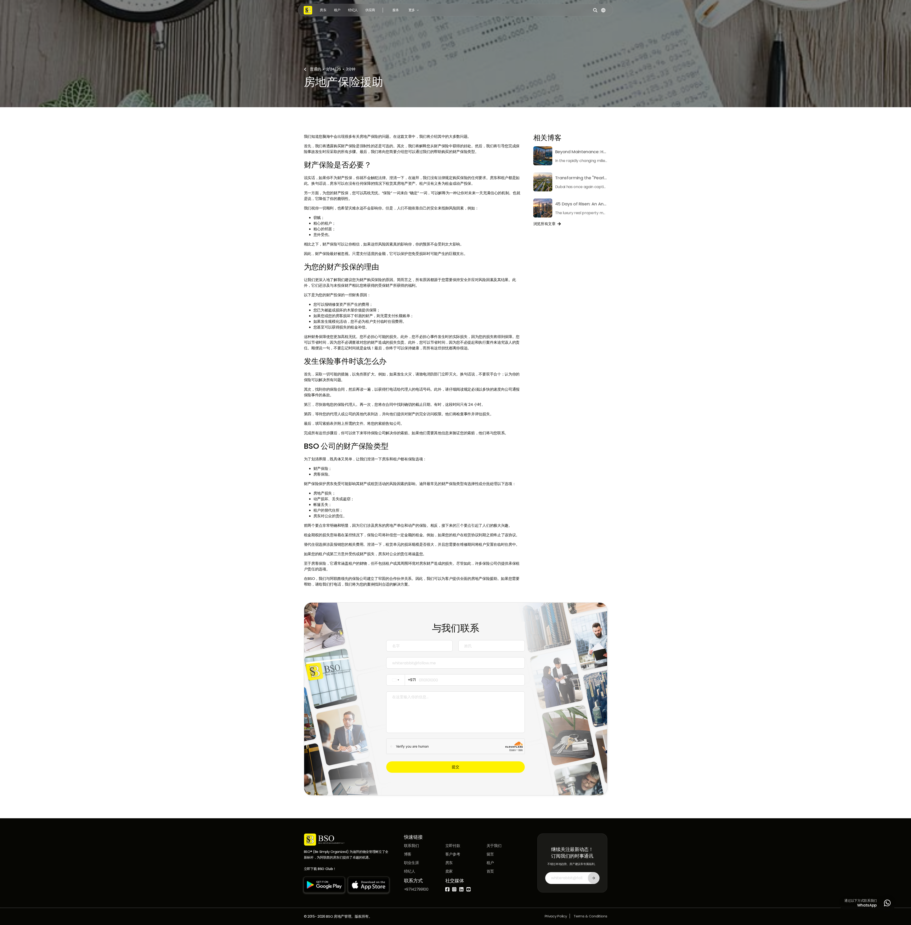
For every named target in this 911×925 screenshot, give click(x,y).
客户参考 (452, 854)
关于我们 (494, 845)
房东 (323, 10)
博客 (407, 854)
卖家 (449, 871)
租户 (337, 10)
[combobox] (402, 680)
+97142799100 (416, 889)
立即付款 (452, 845)
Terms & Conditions (590, 916)
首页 (490, 871)
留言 (490, 854)
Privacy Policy (556, 916)
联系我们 (411, 845)
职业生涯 (411, 862)
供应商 (370, 10)
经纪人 (353, 10)
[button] (395, 10)
